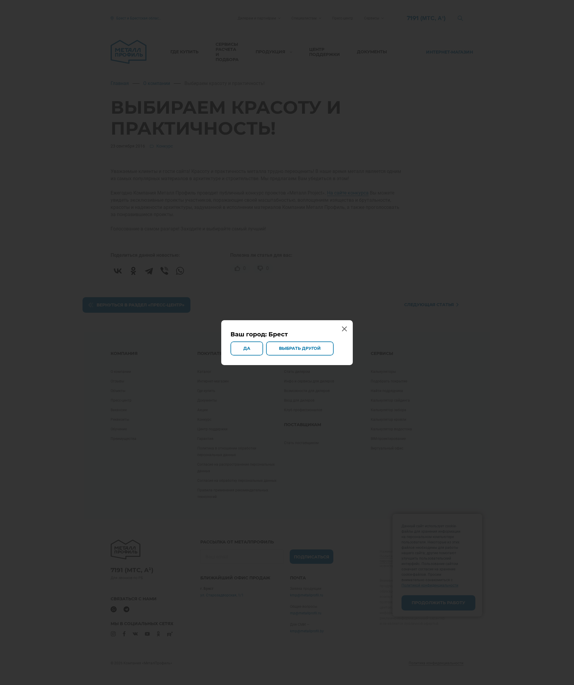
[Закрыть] (344, 329)
